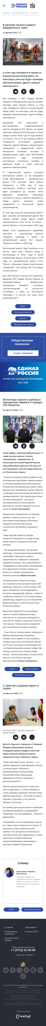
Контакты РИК (31, 931)
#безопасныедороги (23, 312)
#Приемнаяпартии (32, 909)
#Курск (23, 306)
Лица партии (30, 927)
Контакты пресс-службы (12, 939)
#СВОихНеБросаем (23, 675)
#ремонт (23, 318)
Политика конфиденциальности (23, 997)
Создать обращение (23, 353)
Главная (6, 13)
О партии (9, 927)
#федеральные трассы (23, 324)
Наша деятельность (20, 13)
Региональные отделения (11, 932)
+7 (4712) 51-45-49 (23, 950)
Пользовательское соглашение (23, 995)
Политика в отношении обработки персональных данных (23, 1000)
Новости (34, 13)
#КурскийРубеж (31, 669)
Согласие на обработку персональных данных (23, 1004)
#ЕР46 (12, 669)
